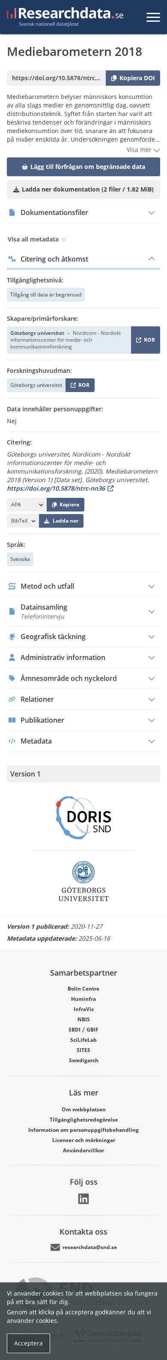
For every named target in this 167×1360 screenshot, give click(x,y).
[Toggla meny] (153, 17)
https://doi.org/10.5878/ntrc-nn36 (56, 488)
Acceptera (28, 1343)
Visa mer (140, 149)
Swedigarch (83, 1060)
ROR (148, 341)
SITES (83, 1050)
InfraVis (84, 1009)
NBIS (84, 1019)
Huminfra (83, 999)
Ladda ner (65, 520)
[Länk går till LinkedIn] (83, 1199)
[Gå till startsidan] (63, 17)
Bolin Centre (83, 988)
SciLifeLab (83, 1039)
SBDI (75, 1029)
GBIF (92, 1029)
